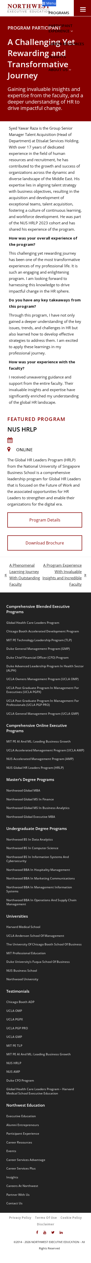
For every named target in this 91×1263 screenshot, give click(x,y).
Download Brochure (45, 543)
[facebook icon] (37, 1232)
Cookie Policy (71, 1218)
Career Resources (66, 43)
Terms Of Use (46, 1218)
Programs (59, 12)
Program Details (44, 520)
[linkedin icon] (61, 1232)
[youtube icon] (44, 1232)
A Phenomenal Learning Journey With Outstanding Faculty (22, 575)
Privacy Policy (20, 1218)
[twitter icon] (53, 1232)
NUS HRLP (22, 429)
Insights (57, 56)
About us (59, 69)
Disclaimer (45, 1224)
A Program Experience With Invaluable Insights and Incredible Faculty (62, 575)
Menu (50, 3)
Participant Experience (61, 28)
